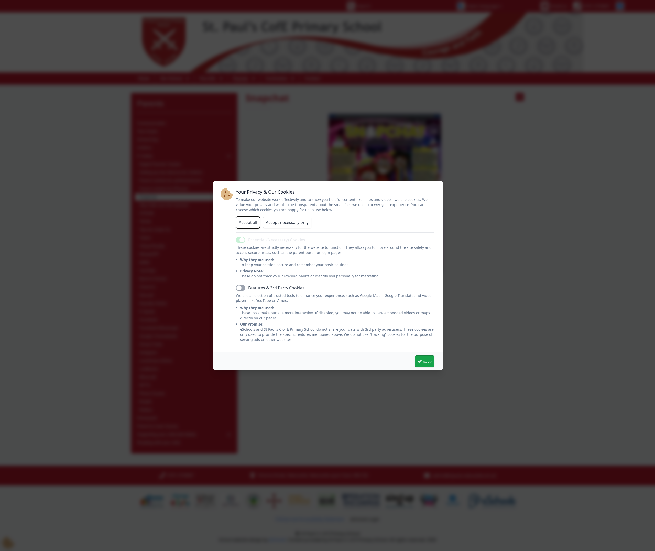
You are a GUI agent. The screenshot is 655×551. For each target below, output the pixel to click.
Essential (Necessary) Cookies (276, 240)
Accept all (248, 222)
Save (427, 361)
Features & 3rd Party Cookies (276, 288)
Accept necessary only (287, 222)
